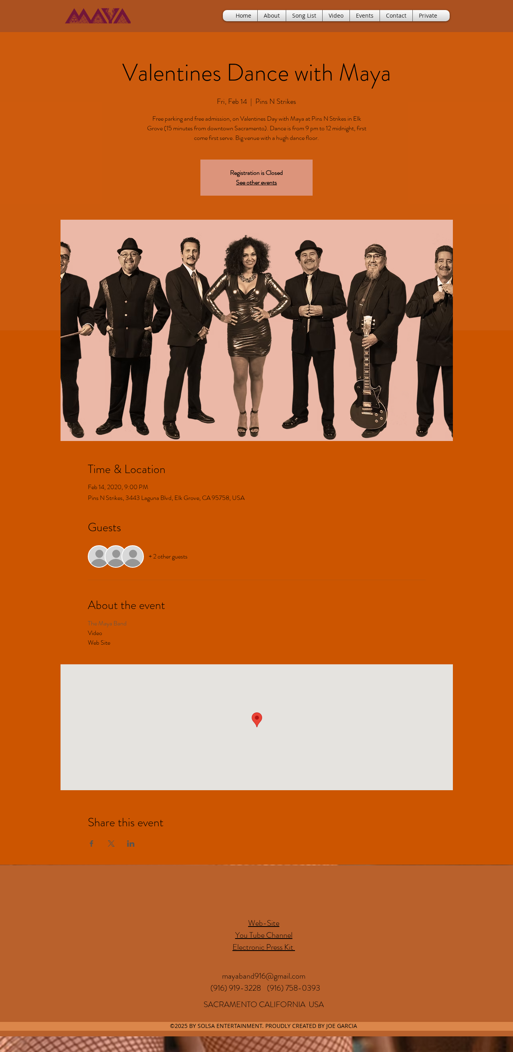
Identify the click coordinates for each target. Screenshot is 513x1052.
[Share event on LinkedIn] (131, 843)
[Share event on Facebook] (91, 843)
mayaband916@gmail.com (263, 976)
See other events (256, 182)
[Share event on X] (111, 843)
